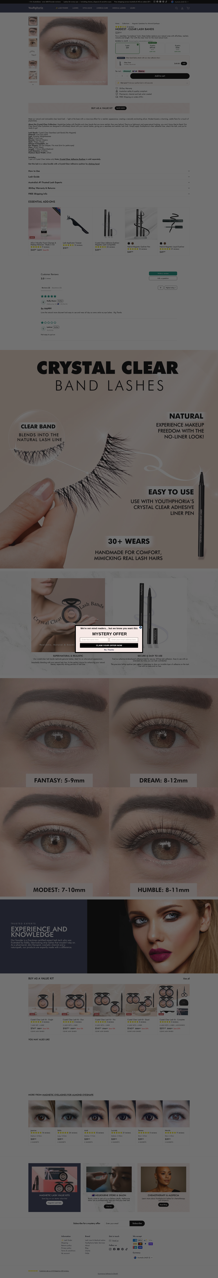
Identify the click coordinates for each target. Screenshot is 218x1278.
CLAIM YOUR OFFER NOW (109, 645)
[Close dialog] (140, 627)
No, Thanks (109, 650)
